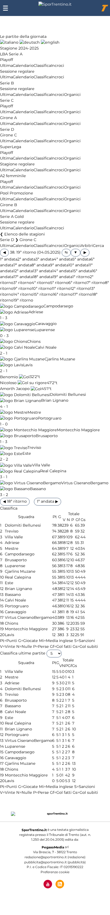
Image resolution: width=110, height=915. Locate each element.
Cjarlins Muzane (60, 359)
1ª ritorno (81, 276)
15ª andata (82, 271)
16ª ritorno (63, 294)
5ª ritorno (59, 282)
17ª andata (23, 276)
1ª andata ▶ (47, 501)
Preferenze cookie (55, 872)
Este (26, 453)
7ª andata (22, 265)
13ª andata (42, 271)
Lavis (28, 365)
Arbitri (87, 245)
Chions (34, 341)
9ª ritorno (22, 288)
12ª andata (23, 271)
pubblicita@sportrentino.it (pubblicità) (55, 862)
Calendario (23, 65)
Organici (72, 94)
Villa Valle (41, 465)
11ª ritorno (61, 288)
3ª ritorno (22, 282)
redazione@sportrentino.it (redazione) (55, 857)
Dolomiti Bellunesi (68, 394)
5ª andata (81, 259)
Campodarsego (58, 306)
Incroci (57, 65)
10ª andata (78, 265)
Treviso (34, 447)
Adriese (36, 312)
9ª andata (59, 265)
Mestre (34, 412)
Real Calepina (53, 471)
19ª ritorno (23, 300)
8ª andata (41, 265)
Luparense (44, 329)
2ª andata (26, 259)
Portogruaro (49, 418)
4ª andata (63, 259)
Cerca (98, 245)
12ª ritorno (80, 288)
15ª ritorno (43, 294)
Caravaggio (46, 324)
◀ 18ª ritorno (15, 501)
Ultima (6, 65)
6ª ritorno (77, 282)
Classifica (42, 65)
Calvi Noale (46, 347)
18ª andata (43, 276)
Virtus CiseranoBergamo (84, 483)
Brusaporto (47, 435)
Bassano (38, 488)
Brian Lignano (54, 400)
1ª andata (8, 259)
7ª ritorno (96, 282)
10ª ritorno (42, 288)
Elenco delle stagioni (24, 234)
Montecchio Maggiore (78, 430)
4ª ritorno (41, 282)
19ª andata (62, 276)
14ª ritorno (23, 294)
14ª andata (62, 271)
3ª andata (45, 259)
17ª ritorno (82, 294)
